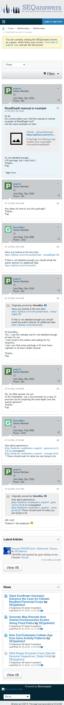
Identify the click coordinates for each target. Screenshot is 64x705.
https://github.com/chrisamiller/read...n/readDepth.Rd (32, 255)
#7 (58, 489)
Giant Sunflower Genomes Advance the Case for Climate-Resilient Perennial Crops (29, 598)
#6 (58, 440)
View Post (45, 305)
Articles (25, 557)
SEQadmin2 (21, 551)
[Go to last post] (42, 611)
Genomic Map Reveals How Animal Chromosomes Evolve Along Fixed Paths (29, 619)
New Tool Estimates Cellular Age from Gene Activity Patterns (31, 637)
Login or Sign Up (52, 21)
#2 (58, 203)
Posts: (16, 101)
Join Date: (18, 98)
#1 (58, 108)
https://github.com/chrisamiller (20, 265)
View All (13, 567)
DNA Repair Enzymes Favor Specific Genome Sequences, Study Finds (32, 655)
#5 (58, 389)
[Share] (58, 100)
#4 (58, 298)
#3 (58, 247)
